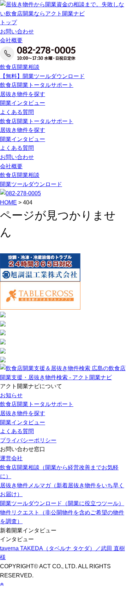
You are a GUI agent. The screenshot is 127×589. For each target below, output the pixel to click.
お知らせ (11, 395)
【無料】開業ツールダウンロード (42, 76)
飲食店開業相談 (20, 67)
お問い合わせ (17, 31)
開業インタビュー (22, 103)
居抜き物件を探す (22, 94)
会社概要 (11, 40)
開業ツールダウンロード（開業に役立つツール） (62, 503)
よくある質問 (17, 112)
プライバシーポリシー (28, 440)
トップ (8, 22)
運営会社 (11, 458)
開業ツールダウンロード (31, 184)
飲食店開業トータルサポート (36, 85)
